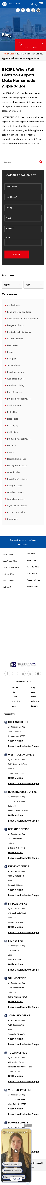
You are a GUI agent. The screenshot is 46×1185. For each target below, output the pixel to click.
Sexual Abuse (13, 365)
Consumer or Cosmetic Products (22, 318)
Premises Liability (15, 385)
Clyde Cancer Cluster (17, 505)
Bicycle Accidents (15, 372)
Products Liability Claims (19, 331)
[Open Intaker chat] (27, 1183)
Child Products (14, 405)
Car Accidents (13, 305)
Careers (34, 706)
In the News (13, 412)
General (10, 452)
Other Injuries (13, 472)
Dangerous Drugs (15, 325)
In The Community (16, 512)
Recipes (11, 351)
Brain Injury (12, 425)
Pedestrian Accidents (17, 478)
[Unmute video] (16, 1151)
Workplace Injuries (16, 378)
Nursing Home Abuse (17, 465)
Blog (12, 53)
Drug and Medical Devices (19, 398)
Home (5, 53)
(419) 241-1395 (36, 4)
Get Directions (15, 740)
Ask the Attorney (15, 338)
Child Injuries (13, 432)
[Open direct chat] (26, 1125)
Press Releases (14, 392)
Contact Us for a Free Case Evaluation (23, 542)
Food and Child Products (19, 311)
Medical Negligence (16, 458)
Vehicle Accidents (15, 492)
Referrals (35, 701)
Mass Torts (12, 418)
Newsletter (12, 345)
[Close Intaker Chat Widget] (30, 1125)
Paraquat (11, 358)
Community (12, 518)
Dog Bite (11, 445)
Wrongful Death (14, 485)
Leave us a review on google (23, 746)
